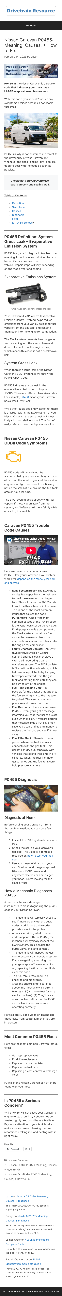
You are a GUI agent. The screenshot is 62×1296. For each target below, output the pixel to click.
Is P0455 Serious (22, 222)
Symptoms (18, 207)
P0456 (25, 397)
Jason (9, 1196)
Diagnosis (18, 214)
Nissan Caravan (18, 1160)
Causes (16, 211)
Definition (18, 203)
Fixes (15, 218)
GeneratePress (51, 1291)
